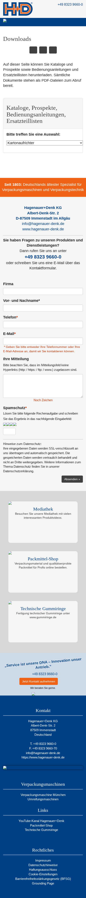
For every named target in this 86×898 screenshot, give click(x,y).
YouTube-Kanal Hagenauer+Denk (42, 821)
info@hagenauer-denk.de (43, 224)
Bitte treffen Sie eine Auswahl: (33, 134)
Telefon (10, 317)
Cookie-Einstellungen (43, 874)
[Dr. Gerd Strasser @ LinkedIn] (63, 681)
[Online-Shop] (53, 50)
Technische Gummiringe (42, 830)
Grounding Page (43, 883)
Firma (8, 284)
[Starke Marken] (33, 50)
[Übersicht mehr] (43, 50)
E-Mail (9, 334)
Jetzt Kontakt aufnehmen (38, 681)
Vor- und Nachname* (21, 301)
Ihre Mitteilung (16, 359)
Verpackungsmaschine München (43, 795)
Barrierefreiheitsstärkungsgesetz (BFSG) (43, 879)
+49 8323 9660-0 (70, 4)
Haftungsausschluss (43, 869)
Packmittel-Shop (41, 825)
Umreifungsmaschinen (43, 799)
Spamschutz (40, 413)
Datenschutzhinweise (43, 865)
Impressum (43, 860)
